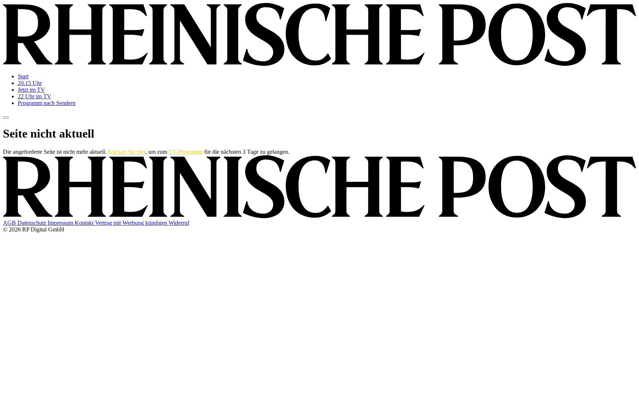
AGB (10, 223)
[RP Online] (319, 64)
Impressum (61, 223)
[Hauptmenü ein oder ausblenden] (6, 117)
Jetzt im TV (31, 90)
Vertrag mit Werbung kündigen (132, 223)
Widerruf (179, 223)
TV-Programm (186, 152)
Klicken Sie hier (126, 152)
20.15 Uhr (30, 83)
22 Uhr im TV (34, 96)
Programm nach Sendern (46, 103)
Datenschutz (32, 223)
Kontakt (85, 223)
